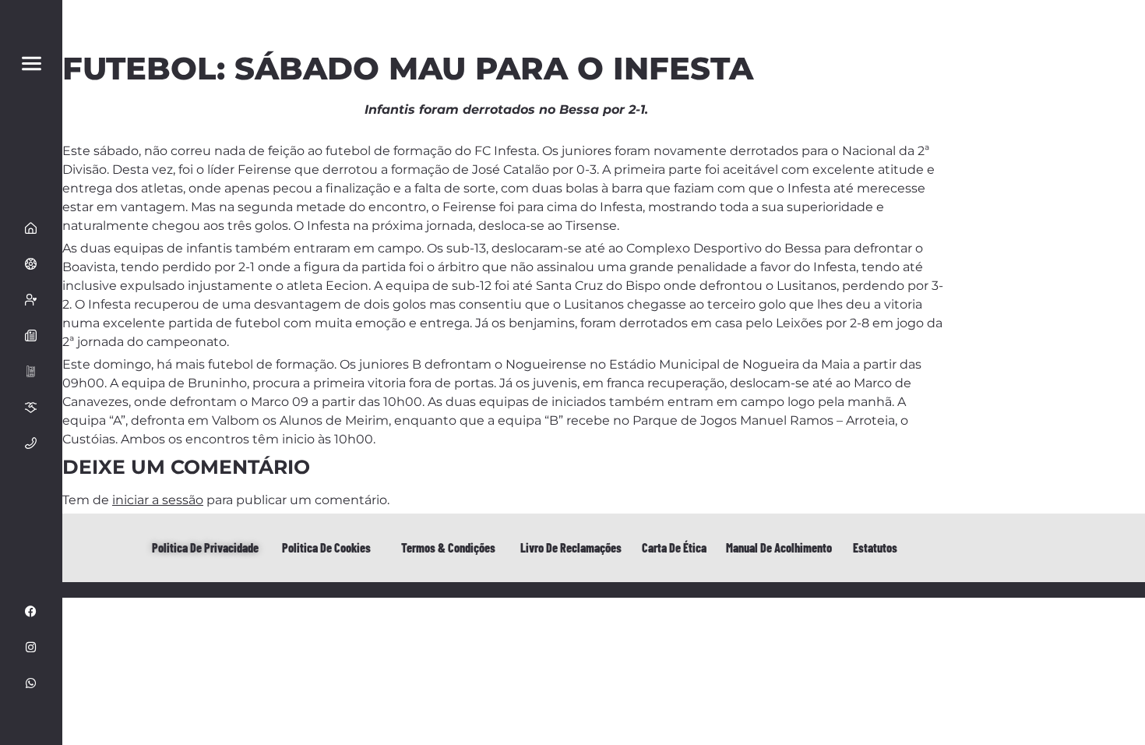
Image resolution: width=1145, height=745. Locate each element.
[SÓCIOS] (31, 299)
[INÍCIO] (31, 228)
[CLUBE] (31, 263)
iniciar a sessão (157, 500)
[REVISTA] (31, 371)
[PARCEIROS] (31, 407)
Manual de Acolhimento (779, 547)
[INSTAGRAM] (31, 647)
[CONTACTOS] (31, 443)
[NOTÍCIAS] (31, 335)
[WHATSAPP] (31, 683)
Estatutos (875, 547)
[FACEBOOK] (31, 611)
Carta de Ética (674, 547)
